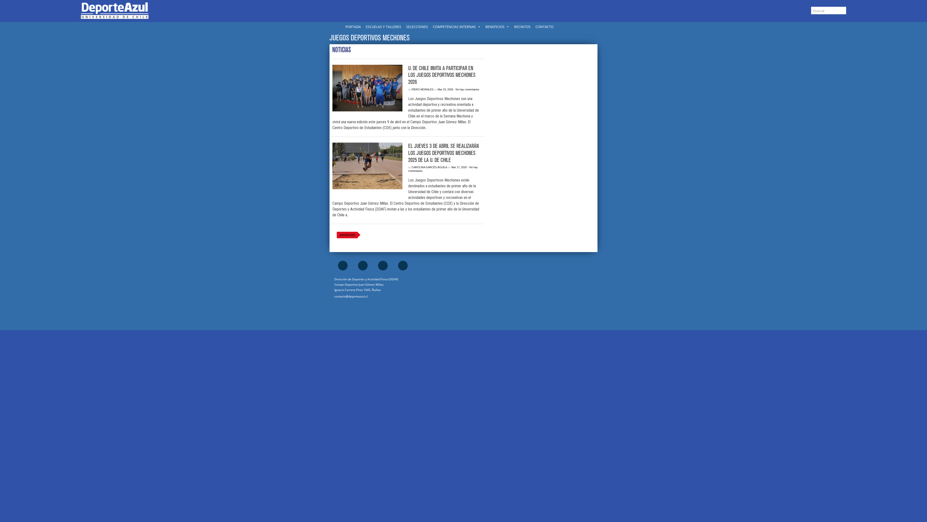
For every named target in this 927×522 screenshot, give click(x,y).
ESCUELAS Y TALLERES (383, 26)
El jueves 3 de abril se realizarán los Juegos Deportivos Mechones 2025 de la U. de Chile (443, 153)
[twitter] (383, 265)
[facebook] (343, 265)
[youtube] (403, 265)
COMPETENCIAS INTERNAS (454, 26)
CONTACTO (544, 26)
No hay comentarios (467, 89)
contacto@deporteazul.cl (351, 296)
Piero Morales (422, 89)
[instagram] (363, 265)
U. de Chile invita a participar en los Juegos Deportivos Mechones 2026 (442, 75)
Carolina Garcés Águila (429, 167)
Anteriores (347, 235)
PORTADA (353, 26)
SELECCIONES (417, 26)
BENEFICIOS (495, 26)
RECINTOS (522, 26)
